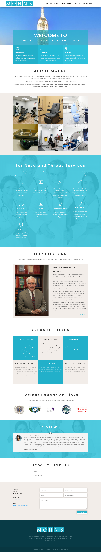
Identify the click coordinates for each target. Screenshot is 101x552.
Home (46, 3)
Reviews (85, 3)
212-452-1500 (16, 499)
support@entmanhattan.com (21, 505)
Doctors (69, 3)
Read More (82, 314)
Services (62, 3)
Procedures (77, 3)
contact (92, 3)
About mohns (54, 3)
